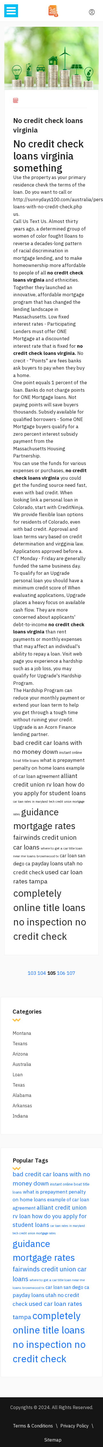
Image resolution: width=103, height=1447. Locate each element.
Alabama (22, 1095)
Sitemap (53, 1440)
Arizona (20, 1054)
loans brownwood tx (43, 856)
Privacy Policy (74, 1426)
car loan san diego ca (67, 1287)
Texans (20, 1043)
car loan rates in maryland (30, 802)
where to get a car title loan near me (57, 1280)
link (34, 500)
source (56, 485)
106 (61, 973)
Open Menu (11, 10)
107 (71, 973)
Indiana (20, 1116)
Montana (22, 1033)
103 (32, 973)
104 (41, 973)
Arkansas (22, 1105)
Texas (19, 1085)
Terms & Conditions (33, 1426)
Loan (18, 1074)
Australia (22, 1064)
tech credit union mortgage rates (34, 1233)
